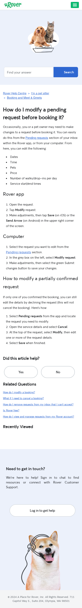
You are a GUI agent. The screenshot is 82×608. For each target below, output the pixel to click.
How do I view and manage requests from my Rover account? (38, 416)
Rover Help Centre (14, 93)
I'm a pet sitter (40, 93)
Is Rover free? (11, 410)
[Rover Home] (13, 5)
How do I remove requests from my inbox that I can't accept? (38, 404)
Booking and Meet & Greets (24, 98)
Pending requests (36, 137)
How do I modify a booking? (19, 392)
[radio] (21, 372)
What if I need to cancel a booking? (23, 398)
